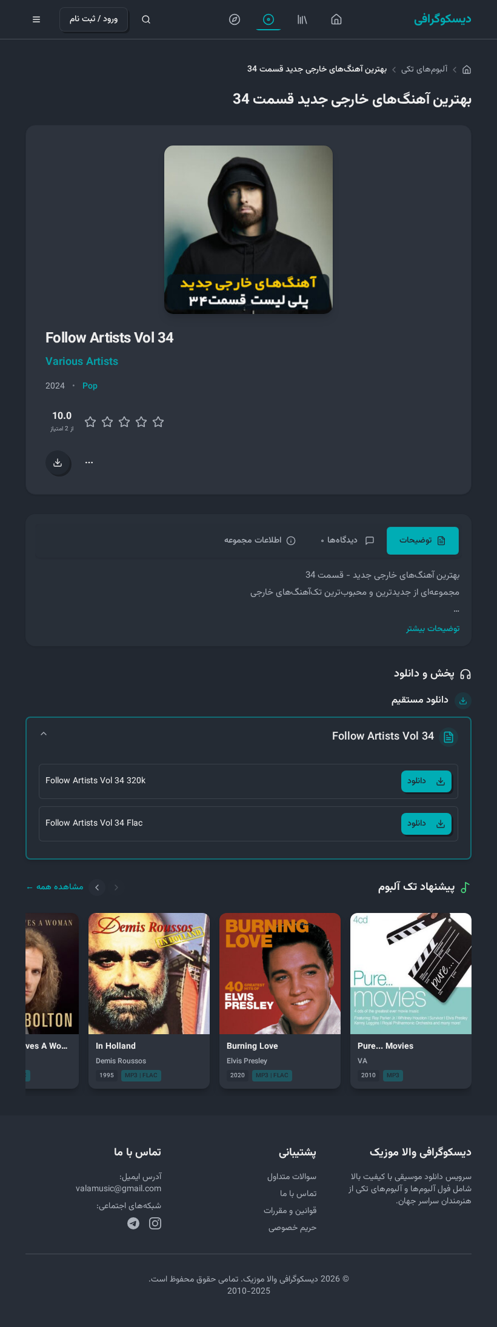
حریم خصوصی (292, 1228)
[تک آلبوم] (268, 19)
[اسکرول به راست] (116, 887)
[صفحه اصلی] (336, 19)
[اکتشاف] (234, 19)
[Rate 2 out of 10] (90, 422)
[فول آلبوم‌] (302, 19)
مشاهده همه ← (54, 887)
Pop (90, 387)
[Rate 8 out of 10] (141, 422)
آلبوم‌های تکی (424, 70)
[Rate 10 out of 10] (158, 422)
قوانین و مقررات (290, 1211)
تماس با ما (298, 1194)
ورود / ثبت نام (94, 19)
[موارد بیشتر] (89, 462)
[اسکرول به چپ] (96, 887)
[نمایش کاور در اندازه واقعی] (248, 230)
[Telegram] (133, 1223)
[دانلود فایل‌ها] (57, 462)
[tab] (423, 541)
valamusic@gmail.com (118, 1189)
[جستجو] (146, 19)
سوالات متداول (291, 1177)
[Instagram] (155, 1223)
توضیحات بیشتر (432, 629)
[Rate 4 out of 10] (107, 422)
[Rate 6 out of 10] (124, 422)
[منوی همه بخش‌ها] (36, 19)
